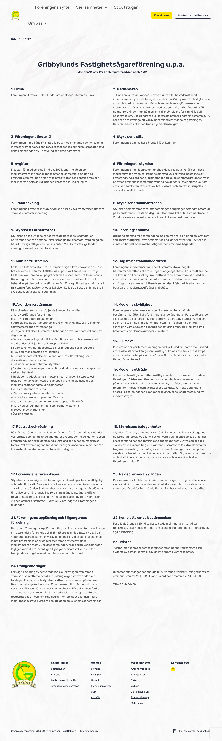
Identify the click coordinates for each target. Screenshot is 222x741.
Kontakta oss (161, 15)
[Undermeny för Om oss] (45, 23)
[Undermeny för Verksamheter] (106, 7)
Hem (13, 38)
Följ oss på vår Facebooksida (195, 731)
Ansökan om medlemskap (193, 15)
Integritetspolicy (89, 731)
